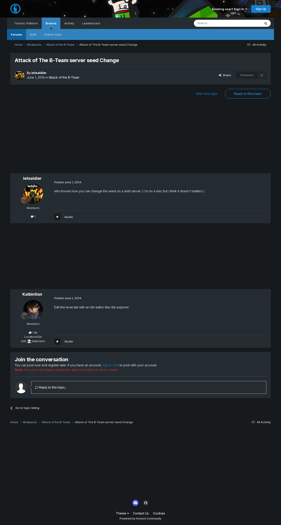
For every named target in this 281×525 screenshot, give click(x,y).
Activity (69, 23)
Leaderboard (91, 23)
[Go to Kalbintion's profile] (33, 310)
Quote (69, 217)
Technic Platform (26, 23)
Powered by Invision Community (140, 518)
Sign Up (261, 9)
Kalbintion (32, 294)
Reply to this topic (248, 93)
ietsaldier (39, 73)
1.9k (35, 332)
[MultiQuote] (57, 217)
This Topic (248, 23)
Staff (33, 34)
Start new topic (207, 93)
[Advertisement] (140, 138)
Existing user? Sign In (228, 9)
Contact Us (141, 513)
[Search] (266, 23)
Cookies (159, 513)
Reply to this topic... (52, 387)
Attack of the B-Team (64, 77)
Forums (16, 34)
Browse (51, 23)
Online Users (53, 34)
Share (226, 75)
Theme (121, 513)
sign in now (111, 365)
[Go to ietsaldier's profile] (19, 75)
